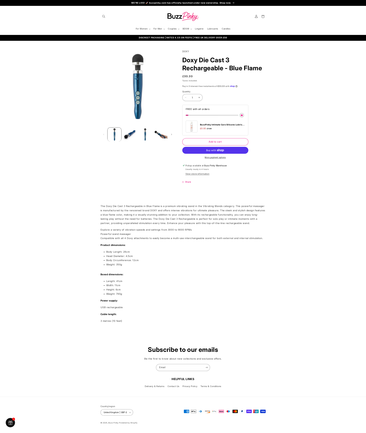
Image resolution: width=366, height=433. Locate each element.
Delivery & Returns (154, 386)
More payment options (215, 157)
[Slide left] (104, 134)
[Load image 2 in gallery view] (130, 134)
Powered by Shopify (128, 423)
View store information (197, 174)
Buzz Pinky (113, 423)
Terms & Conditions (210, 386)
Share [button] (188, 182)
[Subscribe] (206, 367)
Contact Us (173, 386)
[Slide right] (171, 134)
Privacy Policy (189, 386)
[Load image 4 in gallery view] (160, 134)
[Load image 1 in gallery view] (114, 134)
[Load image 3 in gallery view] (145, 134)
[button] (104, 16)
